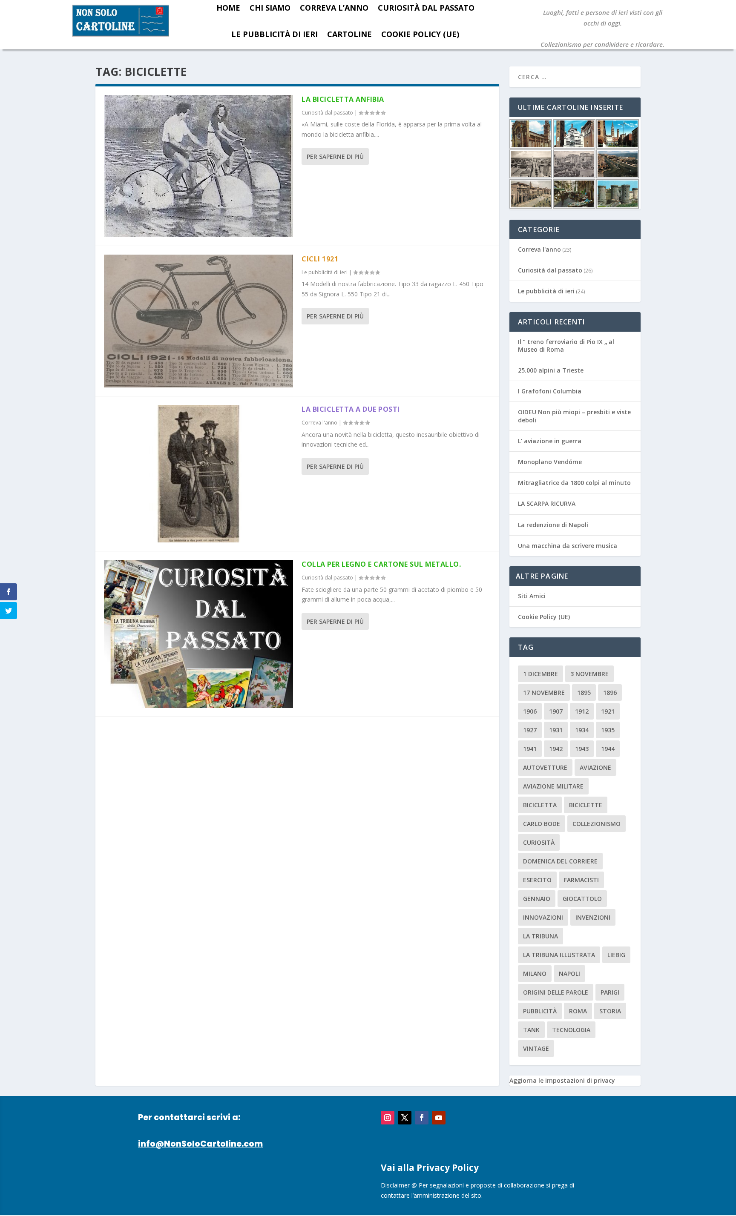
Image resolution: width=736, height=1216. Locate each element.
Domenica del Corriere (560, 861)
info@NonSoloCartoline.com (200, 1144)
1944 (608, 749)
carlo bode (541, 824)
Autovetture (545, 767)
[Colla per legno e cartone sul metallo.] (198, 634)
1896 (610, 692)
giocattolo (582, 899)
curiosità (539, 842)
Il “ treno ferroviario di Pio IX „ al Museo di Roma (566, 345)
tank (531, 1030)
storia (610, 1011)
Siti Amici (532, 596)
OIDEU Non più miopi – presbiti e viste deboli (574, 416)
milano (534, 973)
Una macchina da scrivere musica (567, 546)
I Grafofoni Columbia (549, 391)
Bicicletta (540, 805)
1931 (556, 730)
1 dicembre (540, 674)
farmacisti (581, 880)
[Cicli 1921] (198, 321)
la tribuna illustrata (559, 955)
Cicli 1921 (320, 259)
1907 (556, 711)
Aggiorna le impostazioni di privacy (562, 1080)
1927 (530, 730)
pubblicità (540, 1011)
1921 (608, 711)
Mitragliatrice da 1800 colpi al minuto (574, 483)
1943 (582, 749)
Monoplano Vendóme (550, 462)
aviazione (595, 767)
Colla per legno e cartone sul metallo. (381, 564)
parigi (610, 992)
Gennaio (536, 899)
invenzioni (592, 917)
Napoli (569, 973)
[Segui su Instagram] (387, 1117)
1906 (530, 711)
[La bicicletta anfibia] (198, 166)
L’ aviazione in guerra (549, 441)
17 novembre (544, 692)
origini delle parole (555, 992)
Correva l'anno (319, 422)
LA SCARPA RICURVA (546, 503)
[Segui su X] (404, 1117)
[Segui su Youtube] (439, 1117)
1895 (584, 692)
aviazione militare (553, 786)
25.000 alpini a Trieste (551, 370)
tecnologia (571, 1030)
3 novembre (589, 674)
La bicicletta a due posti (351, 409)
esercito (537, 880)
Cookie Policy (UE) (420, 34)
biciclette (585, 805)
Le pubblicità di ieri (274, 34)
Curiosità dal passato (327, 112)
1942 (556, 749)
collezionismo (596, 824)
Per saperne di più (335, 156)
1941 (530, 749)
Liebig (616, 955)
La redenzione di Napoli (553, 525)
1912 (582, 711)
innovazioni (543, 917)
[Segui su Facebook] (421, 1117)
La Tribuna (540, 936)
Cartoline (349, 34)
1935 (608, 730)
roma (578, 1011)
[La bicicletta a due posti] (198, 473)
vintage (536, 1048)
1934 (582, 730)
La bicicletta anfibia (343, 99)
